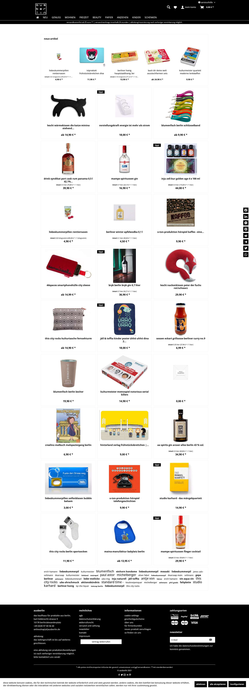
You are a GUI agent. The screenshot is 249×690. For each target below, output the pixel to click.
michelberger (127, 575)
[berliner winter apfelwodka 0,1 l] (124, 212)
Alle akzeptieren (218, 684)
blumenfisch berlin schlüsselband (180, 125)
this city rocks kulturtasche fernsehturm (68, 338)
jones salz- (198, 571)
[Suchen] (169, 7)
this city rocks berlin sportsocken (68, 551)
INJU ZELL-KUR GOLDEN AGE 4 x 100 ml (180, 178)
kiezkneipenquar (134, 582)
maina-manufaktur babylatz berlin (124, 551)
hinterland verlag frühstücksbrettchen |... (124, 445)
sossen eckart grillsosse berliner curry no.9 (180, 338)
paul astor (107, 575)
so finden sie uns (132, 632)
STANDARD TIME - (112, 582)
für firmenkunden (133, 625)
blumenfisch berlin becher (68, 391)
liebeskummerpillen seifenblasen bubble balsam (68, 500)
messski (165, 571)
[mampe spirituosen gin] (124, 159)
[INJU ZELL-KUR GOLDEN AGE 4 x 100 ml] (180, 159)
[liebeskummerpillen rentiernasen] (68, 212)
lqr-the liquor (82, 586)
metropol (94, 575)
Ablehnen (200, 684)
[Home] (37, 17)
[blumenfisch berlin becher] (68, 372)
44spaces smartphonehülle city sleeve (68, 285)
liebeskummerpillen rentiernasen (68, 232)
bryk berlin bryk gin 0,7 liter (124, 285)
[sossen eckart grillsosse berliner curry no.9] (180, 319)
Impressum (84, 636)
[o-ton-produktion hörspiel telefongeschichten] (124, 479)
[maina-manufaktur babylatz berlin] (124, 532)
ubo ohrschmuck (70, 582)
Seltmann (49, 575)
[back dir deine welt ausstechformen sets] (124, 57)
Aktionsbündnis (90, 582)
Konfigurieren (237, 684)
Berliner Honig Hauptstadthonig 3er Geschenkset (92, 72)
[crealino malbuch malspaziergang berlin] (68, 426)
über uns (128, 622)
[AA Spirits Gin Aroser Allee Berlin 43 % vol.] (180, 426)
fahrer (160, 579)
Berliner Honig (66, 586)
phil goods (174, 582)
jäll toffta (134, 578)
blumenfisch (105, 571)
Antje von (148, 578)
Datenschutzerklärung (90, 619)
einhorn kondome (126, 571)
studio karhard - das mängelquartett (181, 498)
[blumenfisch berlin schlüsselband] (180, 106)
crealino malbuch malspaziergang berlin (68, 445)
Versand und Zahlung (89, 625)
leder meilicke (92, 578)
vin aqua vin (187, 578)
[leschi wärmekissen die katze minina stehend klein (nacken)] (68, 106)
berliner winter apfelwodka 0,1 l (124, 232)
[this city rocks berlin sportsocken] (68, 532)
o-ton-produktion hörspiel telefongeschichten (124, 500)
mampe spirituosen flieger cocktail (181, 551)
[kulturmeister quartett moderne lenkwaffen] (157, 57)
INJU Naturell (119, 578)
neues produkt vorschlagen (137, 629)
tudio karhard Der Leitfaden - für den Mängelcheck (190, 72)
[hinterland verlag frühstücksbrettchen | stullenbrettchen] (124, 426)
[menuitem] (146, 7)
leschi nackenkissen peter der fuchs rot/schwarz (180, 287)
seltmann (163, 582)
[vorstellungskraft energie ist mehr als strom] (124, 106)
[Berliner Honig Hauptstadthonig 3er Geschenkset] (91, 57)
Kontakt (82, 632)
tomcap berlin (97, 586)
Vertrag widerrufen (101, 641)
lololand (85, 575)
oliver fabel (144, 575)
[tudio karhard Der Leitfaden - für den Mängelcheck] (190, 57)
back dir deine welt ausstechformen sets (124, 72)
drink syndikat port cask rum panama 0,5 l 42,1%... (68, 180)
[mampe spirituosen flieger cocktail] (180, 532)
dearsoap (60, 575)
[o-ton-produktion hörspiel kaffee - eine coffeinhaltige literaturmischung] (180, 212)
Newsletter (84, 629)
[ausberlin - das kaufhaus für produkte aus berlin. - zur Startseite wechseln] (41, 9)
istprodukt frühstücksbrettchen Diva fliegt (59, 72)
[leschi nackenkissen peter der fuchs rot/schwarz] (180, 266)
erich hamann (51, 571)
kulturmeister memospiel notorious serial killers (124, 393)
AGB (81, 615)
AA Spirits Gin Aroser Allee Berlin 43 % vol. (180, 445)
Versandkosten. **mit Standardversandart (155, 667)
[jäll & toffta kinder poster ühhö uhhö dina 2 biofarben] (124, 319)
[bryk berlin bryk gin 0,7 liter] (124, 266)
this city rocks (133, 586)
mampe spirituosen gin (124, 178)
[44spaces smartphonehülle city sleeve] (68, 266)
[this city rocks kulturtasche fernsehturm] (68, 319)
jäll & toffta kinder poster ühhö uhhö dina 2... (124, 340)
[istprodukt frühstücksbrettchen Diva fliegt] (59, 57)
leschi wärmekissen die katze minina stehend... (68, 127)
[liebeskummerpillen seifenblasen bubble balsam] (68, 479)
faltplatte (186, 582)
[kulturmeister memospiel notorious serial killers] (124, 372)
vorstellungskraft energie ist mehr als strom (124, 125)
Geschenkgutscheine (134, 619)
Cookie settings (131, 615)
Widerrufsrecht (86, 622)
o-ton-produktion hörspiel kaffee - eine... (180, 232)
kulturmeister (88, 571)
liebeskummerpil (70, 571)
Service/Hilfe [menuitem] (206, 2)
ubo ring (106, 578)
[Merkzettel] (175, 7)
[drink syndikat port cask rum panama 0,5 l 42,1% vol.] (68, 159)
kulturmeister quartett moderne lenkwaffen (157, 72)
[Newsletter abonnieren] (210, 640)
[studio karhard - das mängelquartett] (180, 479)
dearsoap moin (175, 575)
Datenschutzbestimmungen (195, 645)
